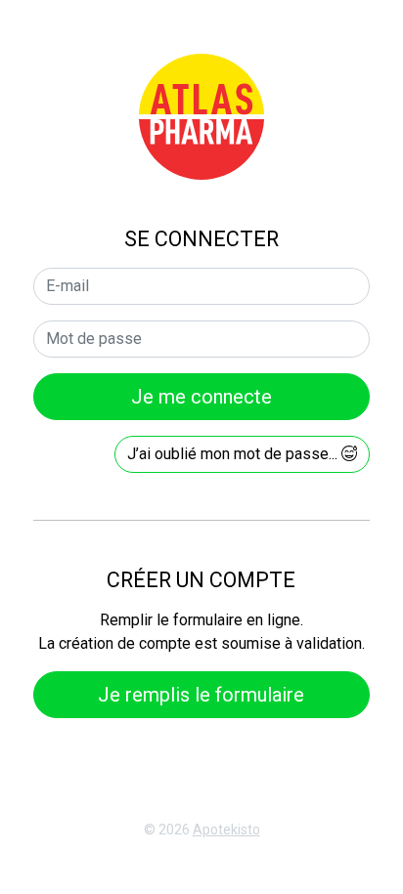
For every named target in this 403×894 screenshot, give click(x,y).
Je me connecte (201, 396)
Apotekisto (226, 829)
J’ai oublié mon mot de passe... (234, 454)
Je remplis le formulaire (201, 694)
